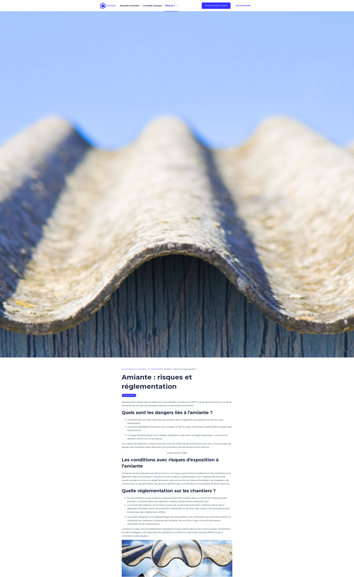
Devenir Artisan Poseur (216, 5)
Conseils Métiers (155, 369)
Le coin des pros (129, 369)
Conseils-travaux (152, 5)
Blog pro (170, 5)
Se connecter (243, 5)
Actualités (142, 369)
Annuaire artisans (129, 5)
